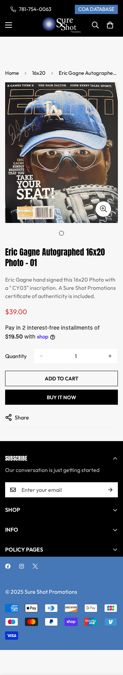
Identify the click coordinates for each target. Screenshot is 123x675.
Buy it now (61, 397)
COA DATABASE (96, 9)
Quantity (16, 356)
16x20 (38, 73)
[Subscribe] (110, 489)
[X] (35, 566)
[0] (110, 25)
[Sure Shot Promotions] (61, 25)
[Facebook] (8, 566)
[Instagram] (21, 566)
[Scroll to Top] (111, 639)
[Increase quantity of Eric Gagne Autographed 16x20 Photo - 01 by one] (110, 356)
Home (12, 73)
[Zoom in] (103, 209)
